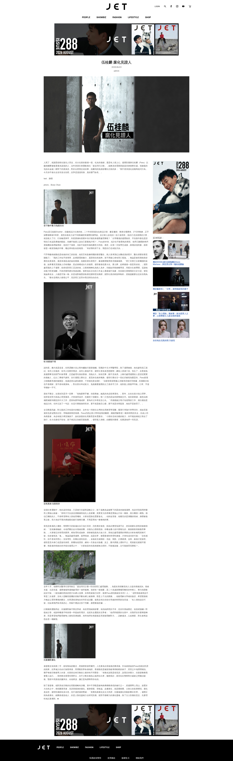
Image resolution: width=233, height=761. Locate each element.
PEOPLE (86, 17)
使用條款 (111, 758)
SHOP (148, 17)
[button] (165, 6)
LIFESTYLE (133, 17)
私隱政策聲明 (95, 758)
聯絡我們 (140, 758)
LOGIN (157, 6)
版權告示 (125, 758)
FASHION (117, 17)
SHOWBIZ (101, 17)
